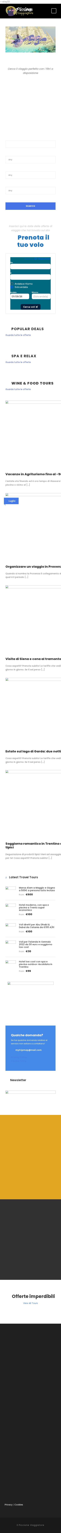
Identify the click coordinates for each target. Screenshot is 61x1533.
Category (11, 152)
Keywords (11, 137)
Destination (12, 168)
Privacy (9, 1504)
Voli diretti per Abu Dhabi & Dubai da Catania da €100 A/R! (36, 926)
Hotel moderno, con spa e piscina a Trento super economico (34, 907)
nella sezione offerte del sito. (32, 1186)
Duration (10, 183)
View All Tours (30, 1303)
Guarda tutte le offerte (18, 335)
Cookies (18, 1504)
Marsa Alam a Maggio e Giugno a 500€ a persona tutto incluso (37, 889)
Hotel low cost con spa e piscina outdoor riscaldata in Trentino (35, 964)
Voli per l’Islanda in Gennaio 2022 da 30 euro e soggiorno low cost (35, 944)
